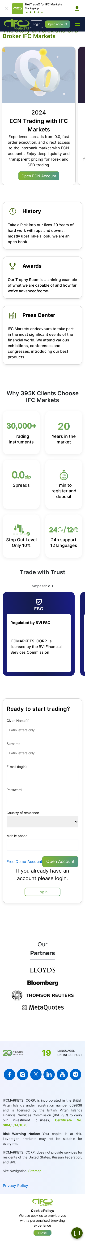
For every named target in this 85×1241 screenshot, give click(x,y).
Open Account (57, 24)
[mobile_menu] (77, 23)
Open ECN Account (38, 176)
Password (14, 790)
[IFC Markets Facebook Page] (9, 1074)
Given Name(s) (18, 721)
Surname (13, 744)
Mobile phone (17, 836)
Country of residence (23, 813)
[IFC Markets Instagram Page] (22, 1074)
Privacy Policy (15, 1185)
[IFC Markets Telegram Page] (75, 1074)
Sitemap (35, 1171)
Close (42, 1233)
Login (36, 24)
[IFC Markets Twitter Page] (36, 1074)
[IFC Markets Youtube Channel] (62, 1074)
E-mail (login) (17, 767)
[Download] (77, 8)
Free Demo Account (24, 861)
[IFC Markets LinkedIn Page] (49, 1074)
